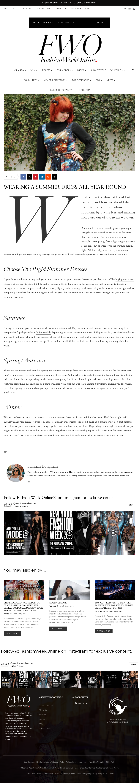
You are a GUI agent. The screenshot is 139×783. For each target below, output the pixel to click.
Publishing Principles (96, 762)
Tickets (46, 70)
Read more (12, 634)
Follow (130, 505)
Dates (80, 70)
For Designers (80, 80)
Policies (69, 762)
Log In (88, 9)
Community (30, 80)
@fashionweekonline (24, 503)
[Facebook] (125, 9)
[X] (134, 9)
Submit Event (98, 70)
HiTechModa (83, 90)
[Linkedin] (42, 177)
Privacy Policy (112, 768)
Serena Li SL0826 (58, 602)
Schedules (116, 70)
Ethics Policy (111, 762)
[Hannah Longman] (16, 474)
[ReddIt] (48, 177)
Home (6, 9)
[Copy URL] (54, 177)
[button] (132, 69)
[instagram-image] (26, 533)
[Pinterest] (35, 177)
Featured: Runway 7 (60, 90)
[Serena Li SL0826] (69, 590)
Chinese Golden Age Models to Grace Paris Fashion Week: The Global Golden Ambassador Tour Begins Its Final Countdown (23, 606)
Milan (50, 9)
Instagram (82, 703)
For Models (64, 70)
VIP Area (19, 70)
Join (14, 9)
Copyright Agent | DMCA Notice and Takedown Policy (44, 762)
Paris (58, 9)
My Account (76, 9)
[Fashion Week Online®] (69, 49)
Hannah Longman (42, 466)
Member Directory (54, 80)
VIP (65, 9)
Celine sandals (43, 332)
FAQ (98, 80)
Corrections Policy (80, 762)
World (52, 606)
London (40, 9)
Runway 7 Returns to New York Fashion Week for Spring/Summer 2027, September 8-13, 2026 (114, 605)
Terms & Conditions (96, 768)
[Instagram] (129, 9)
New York (26, 9)
